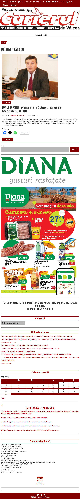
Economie (36, 1)
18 (18, 389)
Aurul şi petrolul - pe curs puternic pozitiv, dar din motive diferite (24, 418)
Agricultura (69, 1)
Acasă (4, 1)
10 (6, 387)
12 (32, 387)
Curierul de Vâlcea (43, 497)
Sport (19, 1)
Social (12, 1)
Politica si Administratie (54, 1)
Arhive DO (40, 480)
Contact (5, 5)
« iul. (2, 398)
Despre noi (40, 477)
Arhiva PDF (40, 478)
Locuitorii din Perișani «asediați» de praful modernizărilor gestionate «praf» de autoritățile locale (36, 354)
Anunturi (13, 5)
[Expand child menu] (7, 1)
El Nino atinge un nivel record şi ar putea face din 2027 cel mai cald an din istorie (30, 430)
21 (53, 389)
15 (63, 387)
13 (43, 387)
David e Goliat (6, 363)
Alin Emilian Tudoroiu (17, 116)
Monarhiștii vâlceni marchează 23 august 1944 (18, 351)
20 (43, 389)
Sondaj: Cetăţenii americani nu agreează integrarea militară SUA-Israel (26, 422)
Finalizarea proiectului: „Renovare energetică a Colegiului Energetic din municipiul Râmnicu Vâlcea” (36, 336)
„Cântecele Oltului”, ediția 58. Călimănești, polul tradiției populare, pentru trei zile (30, 348)
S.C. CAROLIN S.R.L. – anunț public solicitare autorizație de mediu (24, 345)
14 (53, 387)
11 (18, 387)
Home (3, 42)
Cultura (27, 1)
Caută (3, 146)
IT (43, 1)
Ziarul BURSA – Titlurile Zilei (40, 408)
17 (6, 389)
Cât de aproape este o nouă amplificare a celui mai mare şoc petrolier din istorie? (30, 426)
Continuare (8, 139)
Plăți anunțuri (40, 484)
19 (32, 389)
